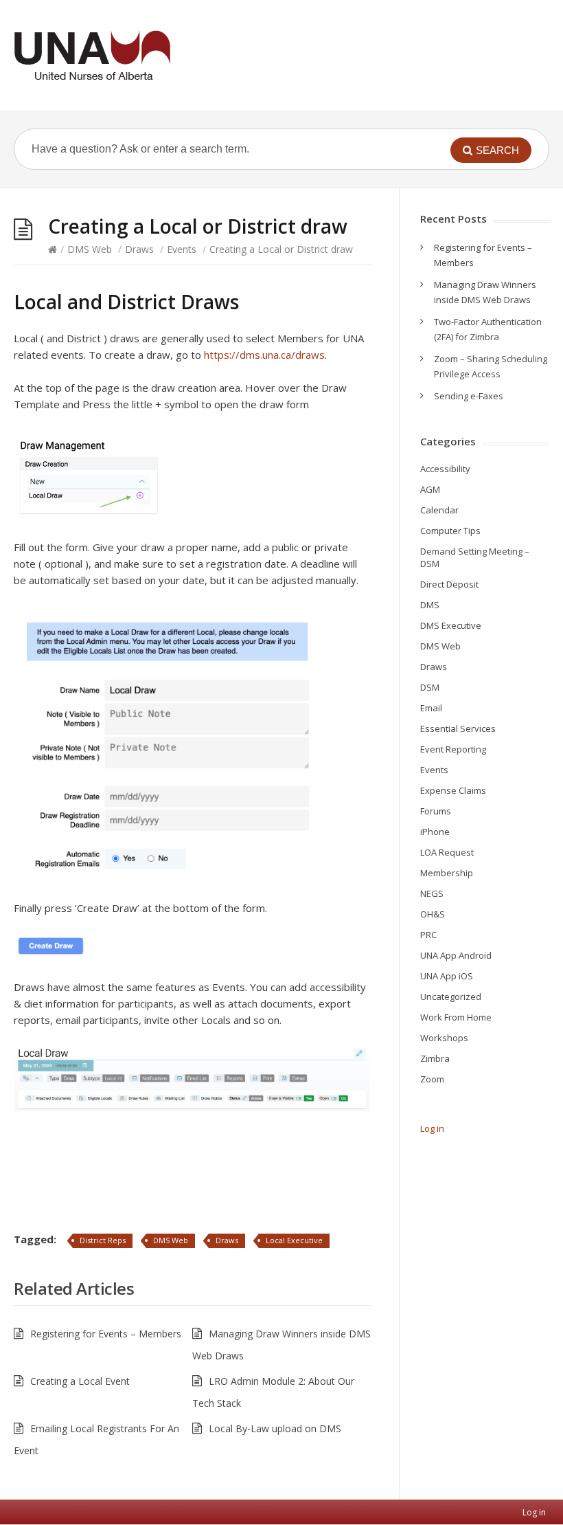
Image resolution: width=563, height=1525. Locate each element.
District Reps (103, 1240)
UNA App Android (456, 955)
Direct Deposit (449, 584)
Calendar (439, 510)
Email (431, 708)
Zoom (432, 1079)
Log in (432, 1128)
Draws (139, 249)
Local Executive (294, 1240)
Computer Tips (450, 530)
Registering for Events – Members (105, 1333)
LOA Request (447, 852)
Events (181, 249)
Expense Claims (453, 790)
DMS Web (89, 249)
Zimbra (435, 1058)
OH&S (432, 914)
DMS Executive (450, 625)
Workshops (444, 1038)
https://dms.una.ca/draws (264, 354)
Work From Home (456, 1017)
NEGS (432, 893)
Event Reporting (453, 749)
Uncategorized (450, 996)
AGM (430, 489)
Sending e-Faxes (468, 396)
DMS (429, 605)
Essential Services (458, 728)
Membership (446, 873)
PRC (428, 934)
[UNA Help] (92, 55)
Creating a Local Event (80, 1381)
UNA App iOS (446, 976)
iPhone (435, 831)
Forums (435, 811)
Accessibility (445, 469)
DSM (429, 687)
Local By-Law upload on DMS (275, 1428)
